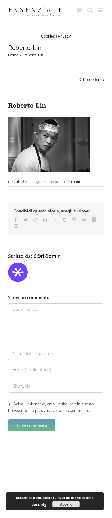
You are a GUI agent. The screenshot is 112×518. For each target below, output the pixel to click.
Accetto (66, 504)
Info (43, 504)
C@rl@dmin (20, 182)
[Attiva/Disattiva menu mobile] (101, 10)
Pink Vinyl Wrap (47, 488)
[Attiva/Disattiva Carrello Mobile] (79, 10)
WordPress (44, 476)
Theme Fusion (65, 476)
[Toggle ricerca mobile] (90, 10)
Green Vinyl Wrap (16, 488)
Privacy (64, 36)
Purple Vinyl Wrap (78, 488)
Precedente (93, 79)
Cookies (48, 36)
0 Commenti (70, 182)
